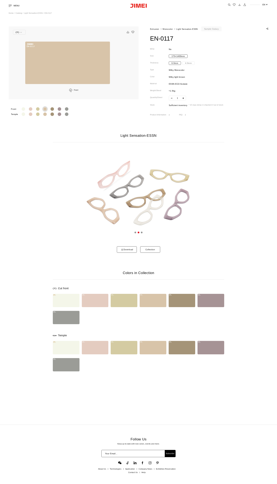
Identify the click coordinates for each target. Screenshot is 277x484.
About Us (102, 469)
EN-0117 (48, 13)
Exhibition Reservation (166, 469)
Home (11, 13)
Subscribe (170, 454)
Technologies (115, 469)
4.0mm (188, 63)
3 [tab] (142, 232)
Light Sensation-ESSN (33, 13)
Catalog (19, 13)
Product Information (158, 115)
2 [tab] (138, 232)
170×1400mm (178, 56)
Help (144, 472)
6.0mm (175, 63)
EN (263, 4)
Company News (145, 469)
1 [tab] (135, 232)
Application (130, 469)
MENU (16, 5)
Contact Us (133, 472)
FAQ (181, 115)
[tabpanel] (139, 194)
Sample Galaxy (211, 29)
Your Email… (111, 453)
